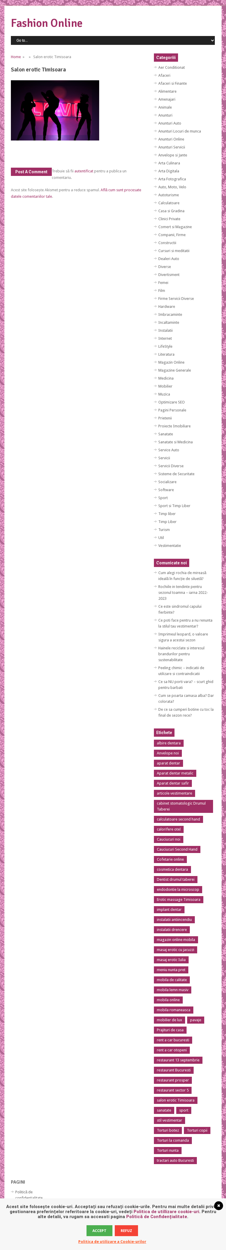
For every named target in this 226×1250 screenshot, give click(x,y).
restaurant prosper (173, 1080)
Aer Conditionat (171, 67)
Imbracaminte (170, 314)
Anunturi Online (171, 139)
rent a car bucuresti (173, 1040)
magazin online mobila (176, 939)
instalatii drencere (172, 929)
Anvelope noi (168, 753)
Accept (99, 1230)
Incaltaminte (168, 322)
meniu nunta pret (171, 970)
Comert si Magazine (175, 227)
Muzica (164, 394)
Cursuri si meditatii (174, 251)
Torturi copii (197, 1130)
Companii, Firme (172, 235)
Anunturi (165, 115)
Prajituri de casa (170, 1030)
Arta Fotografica (172, 179)
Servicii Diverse (171, 466)
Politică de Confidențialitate (156, 1216)
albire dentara (169, 743)
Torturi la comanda (173, 1140)
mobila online (168, 1000)
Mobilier (165, 386)
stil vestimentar (169, 1120)
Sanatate (165, 434)
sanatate (164, 1110)
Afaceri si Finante (172, 83)
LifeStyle (165, 346)
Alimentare (167, 91)
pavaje (195, 1020)
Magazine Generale (174, 370)
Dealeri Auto (168, 258)
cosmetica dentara (172, 869)
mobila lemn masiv (172, 990)
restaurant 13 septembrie (178, 1060)
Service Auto (168, 450)
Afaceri (164, 75)
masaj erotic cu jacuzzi (175, 949)
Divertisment (169, 274)
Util (161, 537)
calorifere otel (169, 829)
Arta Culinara (169, 163)
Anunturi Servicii (171, 147)
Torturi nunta (168, 1150)
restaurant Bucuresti (174, 1070)
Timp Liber (167, 521)
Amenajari (166, 99)
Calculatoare (169, 203)
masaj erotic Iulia (171, 959)
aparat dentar (168, 763)
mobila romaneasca (173, 1010)
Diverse (164, 266)
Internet (165, 338)
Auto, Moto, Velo (172, 187)
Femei (163, 282)
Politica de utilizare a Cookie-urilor (112, 1241)
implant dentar (169, 909)
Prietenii (165, 418)
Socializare (167, 482)
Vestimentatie (169, 545)
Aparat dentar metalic (175, 773)
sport (183, 1110)
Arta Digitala (168, 171)
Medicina (166, 378)
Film (161, 290)
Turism (164, 529)
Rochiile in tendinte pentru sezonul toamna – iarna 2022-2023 (183, 592)
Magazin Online (171, 362)
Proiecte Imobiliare (174, 426)
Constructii (167, 243)
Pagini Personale (172, 410)
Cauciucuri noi (168, 839)
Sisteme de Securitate (176, 474)
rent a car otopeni (172, 1050)
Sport (163, 498)
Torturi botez (168, 1130)
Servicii (164, 458)
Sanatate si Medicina (175, 442)
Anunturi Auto (169, 123)
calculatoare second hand (178, 819)
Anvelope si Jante (172, 155)
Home (16, 57)
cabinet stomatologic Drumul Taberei (181, 806)
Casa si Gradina (171, 211)
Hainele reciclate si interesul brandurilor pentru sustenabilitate (181, 654)
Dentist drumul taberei (176, 879)
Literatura (166, 354)
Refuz (126, 1230)
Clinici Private (169, 219)
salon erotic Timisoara (176, 1100)
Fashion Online (47, 23)
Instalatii (165, 330)
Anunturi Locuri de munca (179, 131)
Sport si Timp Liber (174, 506)
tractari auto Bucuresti (175, 1160)
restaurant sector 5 (173, 1090)
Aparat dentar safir (173, 783)
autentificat (83, 171)
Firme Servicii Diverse (176, 298)
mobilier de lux (169, 1020)
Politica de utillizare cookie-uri (166, 1211)
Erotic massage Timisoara (178, 899)
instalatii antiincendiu (174, 919)
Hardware (166, 306)
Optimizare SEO (171, 402)
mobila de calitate (172, 980)
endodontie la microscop (178, 889)
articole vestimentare (174, 793)
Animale (165, 107)
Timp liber (167, 514)
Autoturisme (168, 195)
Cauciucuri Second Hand (177, 849)
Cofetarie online (170, 859)
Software (166, 490)
